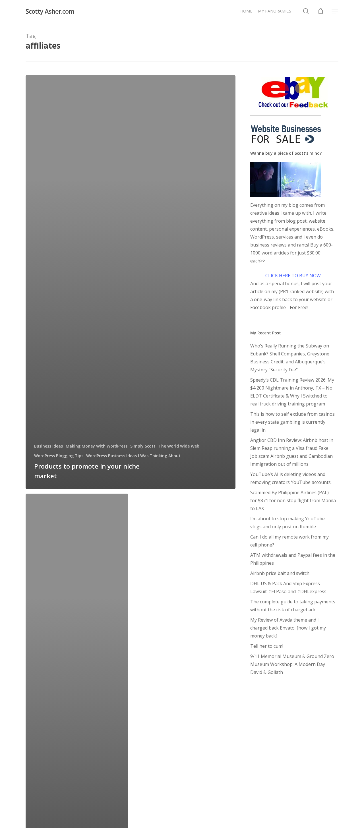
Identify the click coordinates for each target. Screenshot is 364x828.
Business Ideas (48, 446)
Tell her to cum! (266, 646)
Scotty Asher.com (50, 11)
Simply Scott (143, 446)
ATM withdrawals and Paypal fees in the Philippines (292, 559)
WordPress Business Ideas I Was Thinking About (133, 455)
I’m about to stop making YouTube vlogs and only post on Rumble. (287, 523)
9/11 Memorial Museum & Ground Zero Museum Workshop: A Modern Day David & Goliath (292, 664)
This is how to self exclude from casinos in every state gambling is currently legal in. (292, 422)
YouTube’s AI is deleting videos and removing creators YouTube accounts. (291, 478)
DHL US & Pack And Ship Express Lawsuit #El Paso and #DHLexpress (288, 587)
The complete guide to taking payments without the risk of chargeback (292, 606)
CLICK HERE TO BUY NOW (293, 275)
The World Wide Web (178, 446)
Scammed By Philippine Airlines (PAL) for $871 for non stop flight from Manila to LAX (293, 500)
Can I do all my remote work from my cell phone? (289, 541)
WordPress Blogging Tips (58, 455)
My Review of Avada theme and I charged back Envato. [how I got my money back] (288, 628)
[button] (335, 11)
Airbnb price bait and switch (279, 573)
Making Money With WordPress (96, 446)
